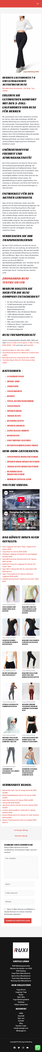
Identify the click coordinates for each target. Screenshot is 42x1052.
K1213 (9, 343)
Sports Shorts (16, 425)
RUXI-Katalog (21, 971)
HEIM (21, 1013)
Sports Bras (14, 410)
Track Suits (14, 415)
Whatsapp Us (21, 1031)
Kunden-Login (21, 1026)
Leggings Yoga (15, 376)
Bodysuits (13, 435)
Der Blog (27, 88)
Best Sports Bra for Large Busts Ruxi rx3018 (18, 358)
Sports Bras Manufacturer (23, 461)
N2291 (9, 345)
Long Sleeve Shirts (18, 430)
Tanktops (12, 386)
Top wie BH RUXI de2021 (11, 803)
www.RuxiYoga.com (19, 479)
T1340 (30, 343)
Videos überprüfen (21, 1005)
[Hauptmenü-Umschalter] (38, 4)
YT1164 (36, 343)
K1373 (19, 343)
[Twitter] (19, 1048)
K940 (4, 345)
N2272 (25, 343)
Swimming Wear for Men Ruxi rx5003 (15, 350)
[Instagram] (23, 1048)
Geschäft (29, 345)
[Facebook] (15, 1048)
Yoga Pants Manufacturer (22, 456)
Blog (21, 1023)
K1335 (14, 343)
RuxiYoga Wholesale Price (22, 445)
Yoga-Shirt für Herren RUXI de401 (14, 552)
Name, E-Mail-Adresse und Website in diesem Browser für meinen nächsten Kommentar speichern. (19, 911)
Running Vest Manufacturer (15, 473)
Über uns (21, 1018)
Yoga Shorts (14, 391)
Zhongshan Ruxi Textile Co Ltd (15, 280)
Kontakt (21, 1021)
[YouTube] (27, 1048)
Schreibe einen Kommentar (12, 88)
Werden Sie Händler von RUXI (21, 968)
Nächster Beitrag (21, 836)
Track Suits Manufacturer (22, 466)
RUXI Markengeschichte (21, 966)
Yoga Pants (13, 406)
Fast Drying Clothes (19, 440)
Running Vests (15, 420)
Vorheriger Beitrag (21, 830)
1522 (14, 345)
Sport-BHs (13, 381)
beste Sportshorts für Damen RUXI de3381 (17, 800)
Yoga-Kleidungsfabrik (20, 401)
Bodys (11, 396)
